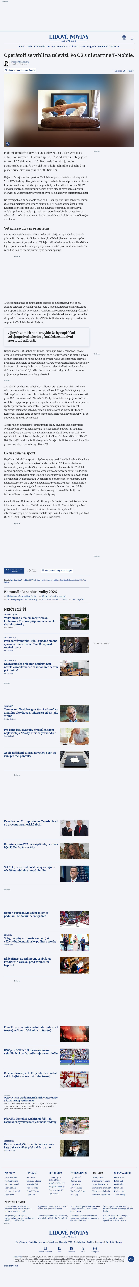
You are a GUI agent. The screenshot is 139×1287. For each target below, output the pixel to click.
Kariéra (119, 1242)
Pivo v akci (118, 1188)
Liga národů (54, 1194)
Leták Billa (118, 1184)
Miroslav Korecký (12, 1191)
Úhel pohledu (10, 638)
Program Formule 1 (57, 1187)
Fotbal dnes (78, 1173)
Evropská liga (76, 1188)
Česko (22, 46)
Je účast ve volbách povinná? (54, 599)
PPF (80, 580)
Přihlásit (124, 39)
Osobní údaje (79, 1242)
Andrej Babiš (32, 1184)
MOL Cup (74, 1195)
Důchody (31, 1195)
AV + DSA (110, 1242)
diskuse (16, 570)
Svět (29, 46)
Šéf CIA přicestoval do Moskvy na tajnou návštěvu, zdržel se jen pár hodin (118, 1208)
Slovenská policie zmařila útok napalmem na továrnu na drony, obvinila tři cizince (84, 1218)
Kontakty (33, 1242)
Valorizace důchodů (101, 1191)
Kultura (73, 46)
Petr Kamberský (12, 1184)
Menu (131, 39)
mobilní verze (11, 1265)
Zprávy (31, 1173)
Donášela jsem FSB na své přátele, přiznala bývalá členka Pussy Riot (53, 1217)
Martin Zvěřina (11, 1181)
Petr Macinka (32, 1188)
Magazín (91, 46)
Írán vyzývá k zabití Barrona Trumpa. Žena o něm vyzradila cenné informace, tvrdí (18, 1208)
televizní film (15, 580)
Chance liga (75, 1181)
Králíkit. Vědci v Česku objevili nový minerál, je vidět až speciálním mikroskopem (116, 1218)
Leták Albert (119, 1177)
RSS (59, 1252)
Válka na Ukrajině (35, 1181)
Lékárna (8, 935)
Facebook (71, 1252)
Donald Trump (33, 1191)
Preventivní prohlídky (101, 1188)
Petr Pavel (31, 1177)
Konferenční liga (77, 1191)
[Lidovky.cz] (69, 38)
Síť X (83, 1252)
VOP (70, 1242)
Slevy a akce (122, 1173)
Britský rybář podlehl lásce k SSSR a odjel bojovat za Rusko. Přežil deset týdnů (85, 1208)
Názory (51, 46)
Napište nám (21, 1242)
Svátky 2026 (97, 1177)
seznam (100, 1242)
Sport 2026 (55, 1173)
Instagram (95, 1252)
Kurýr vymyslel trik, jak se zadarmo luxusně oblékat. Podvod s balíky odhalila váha (20, 1218)
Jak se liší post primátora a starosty (21, 599)
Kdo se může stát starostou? (54, 596)
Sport (82, 46)
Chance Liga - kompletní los (55, 1178)
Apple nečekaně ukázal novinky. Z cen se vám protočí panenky (53, 1207)
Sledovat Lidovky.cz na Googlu (22, 70)
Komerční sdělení (101, 643)
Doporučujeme (10, 615)
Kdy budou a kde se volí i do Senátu (21, 596)
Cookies (90, 1242)
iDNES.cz (114, 46)
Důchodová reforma (101, 1181)
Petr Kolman (10, 1188)
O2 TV (31, 580)
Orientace (62, 46)
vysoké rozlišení (53, 580)
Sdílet (131, 71)
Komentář (8, 706)
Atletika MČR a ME (57, 1183)
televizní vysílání (40, 580)
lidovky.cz (69, 1233)
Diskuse (120, 71)
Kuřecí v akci (120, 1191)
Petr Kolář (9, 1195)
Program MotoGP (56, 1190)
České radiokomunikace (69, 580)
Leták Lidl (118, 1181)
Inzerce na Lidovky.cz (48, 1242)
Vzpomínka (9, 1141)
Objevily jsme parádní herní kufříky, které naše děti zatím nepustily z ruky (31, 1099)
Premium (103, 46)
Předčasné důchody (101, 1195)
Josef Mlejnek (11, 1177)
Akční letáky (119, 1195)
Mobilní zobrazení (45, 1252)
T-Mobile (24, 580)
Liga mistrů (75, 1184)
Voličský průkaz (78, 599)
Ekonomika (39, 46)
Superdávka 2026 (100, 1184)
